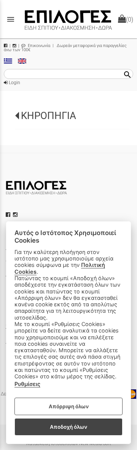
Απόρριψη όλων (69, 406)
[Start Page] (68, 19)
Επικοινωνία (38, 45)
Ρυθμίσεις (27, 384)
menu (10, 19)
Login (14, 82)
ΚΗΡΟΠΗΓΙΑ (48, 115)
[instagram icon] (16, 215)
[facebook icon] (9, 215)
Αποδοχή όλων (68, 427)
